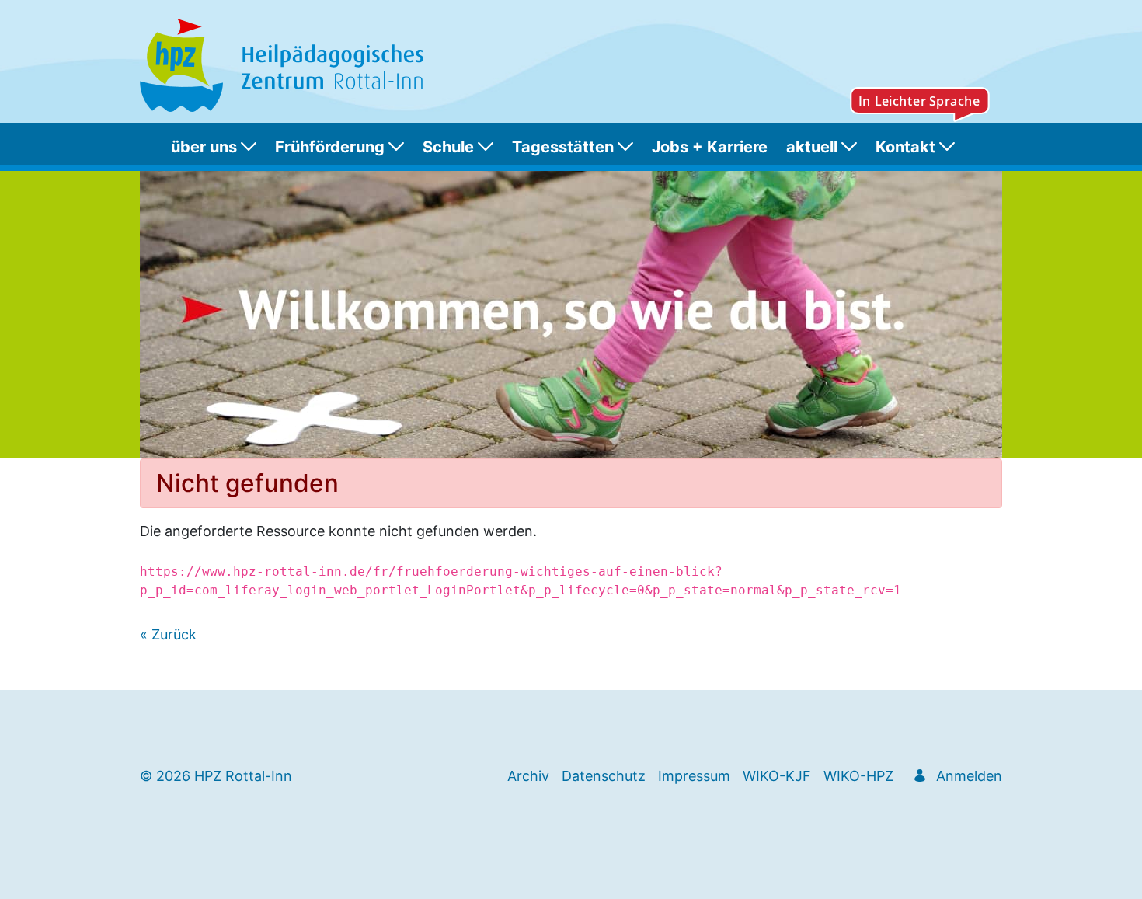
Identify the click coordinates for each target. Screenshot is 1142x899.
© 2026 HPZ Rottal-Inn (216, 776)
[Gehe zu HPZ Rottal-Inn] (285, 65)
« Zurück (168, 634)
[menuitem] (217, 147)
